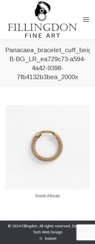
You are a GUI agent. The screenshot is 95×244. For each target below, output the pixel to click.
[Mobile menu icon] (86, 19)
